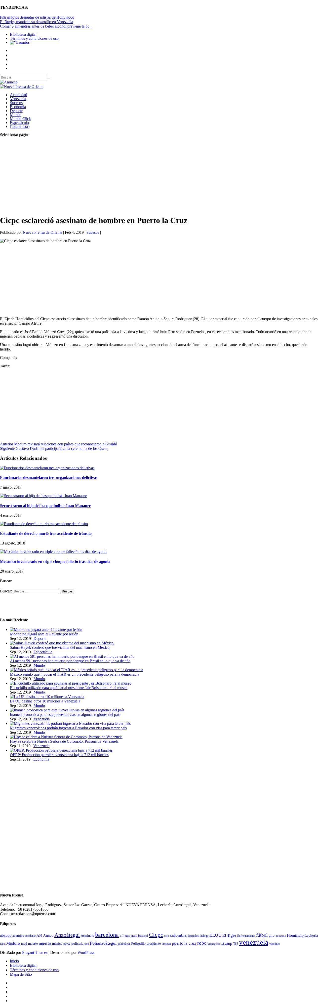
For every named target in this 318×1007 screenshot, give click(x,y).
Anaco (48, 935)
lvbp (2, 943)
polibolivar (124, 943)
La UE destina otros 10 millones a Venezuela (45, 701)
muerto (45, 943)
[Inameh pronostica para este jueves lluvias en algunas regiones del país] (67, 710)
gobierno (281, 935)
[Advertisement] (149, 176)
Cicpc (156, 934)
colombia (178, 935)
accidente (30, 935)
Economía (18, 107)
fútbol (262, 935)
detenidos (193, 935)
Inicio (14, 961)
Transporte (213, 943)
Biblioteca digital (23, 34)
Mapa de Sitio (21, 974)
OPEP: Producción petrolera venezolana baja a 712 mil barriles (59, 755)
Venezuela (18, 99)
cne (166, 935)
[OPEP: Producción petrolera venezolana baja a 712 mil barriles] (61, 750)
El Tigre (229, 935)
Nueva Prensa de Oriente (42, 232)
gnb (272, 935)
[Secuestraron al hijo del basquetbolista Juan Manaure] (43, 496)
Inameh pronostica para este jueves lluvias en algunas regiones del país (65, 714)
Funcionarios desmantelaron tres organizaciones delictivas (48, 477)
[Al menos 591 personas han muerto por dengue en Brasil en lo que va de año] (72, 656)
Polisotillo (138, 943)
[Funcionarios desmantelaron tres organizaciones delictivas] (47, 468)
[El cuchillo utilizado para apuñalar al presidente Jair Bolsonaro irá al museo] (70, 683)
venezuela (253, 942)
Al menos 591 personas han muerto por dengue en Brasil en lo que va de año (70, 661)
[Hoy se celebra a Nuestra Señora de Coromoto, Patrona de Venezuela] (66, 737)
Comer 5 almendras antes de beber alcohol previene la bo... (46, 26)
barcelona (107, 934)
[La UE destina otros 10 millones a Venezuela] (47, 697)
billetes (125, 935)
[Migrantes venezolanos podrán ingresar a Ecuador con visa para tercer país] (70, 723)
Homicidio (295, 935)
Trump (226, 943)
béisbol (143, 935)
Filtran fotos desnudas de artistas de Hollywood (37, 17)
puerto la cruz (184, 943)
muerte (33, 943)
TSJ (235, 943)
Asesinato (87, 935)
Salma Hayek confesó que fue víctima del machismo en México (60, 647)
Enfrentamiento (246, 935)
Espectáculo (19, 122)
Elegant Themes (34, 952)
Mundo (15, 115)
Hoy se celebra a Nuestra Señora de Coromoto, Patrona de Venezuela (64, 741)
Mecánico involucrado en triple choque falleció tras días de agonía (55, 561)
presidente (154, 943)
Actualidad (18, 95)
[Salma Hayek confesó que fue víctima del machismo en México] (62, 643)
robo (201, 943)
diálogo (204, 935)
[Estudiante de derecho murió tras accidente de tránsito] (44, 524)
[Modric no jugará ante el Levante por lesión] (46, 629)
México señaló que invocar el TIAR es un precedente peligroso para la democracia (74, 674)
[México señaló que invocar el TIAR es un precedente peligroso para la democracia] (76, 670)
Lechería (311, 935)
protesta (166, 943)
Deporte (16, 111)
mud (24, 943)
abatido (5, 935)
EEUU (215, 935)
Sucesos (16, 103)
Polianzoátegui (103, 943)
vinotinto (274, 943)
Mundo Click (20, 118)
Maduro (13, 943)
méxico (57, 943)
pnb (86, 943)
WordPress (86, 952)
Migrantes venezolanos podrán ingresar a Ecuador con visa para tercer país (68, 728)
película (77, 943)
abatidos (18, 935)
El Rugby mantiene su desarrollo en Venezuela (36, 22)
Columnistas (19, 126)
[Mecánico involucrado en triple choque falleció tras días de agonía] (53, 551)
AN (39, 935)
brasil (134, 935)
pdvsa (66, 943)
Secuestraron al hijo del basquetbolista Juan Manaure (45, 506)
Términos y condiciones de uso (34, 38)
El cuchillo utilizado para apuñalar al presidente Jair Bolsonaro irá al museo (68, 688)
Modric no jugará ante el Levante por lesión (44, 634)
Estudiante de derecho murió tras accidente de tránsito (46, 533)
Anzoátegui (67, 935)
